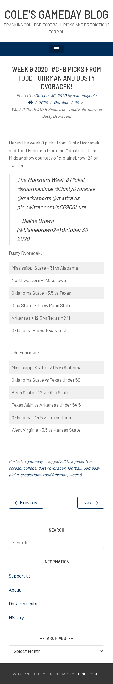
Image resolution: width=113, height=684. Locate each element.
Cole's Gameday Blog (56, 14)
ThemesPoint (87, 674)
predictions (30, 474)
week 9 (75, 474)
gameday (34, 461)
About (15, 589)
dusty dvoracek (52, 468)
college (29, 468)
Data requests (23, 603)
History (16, 617)
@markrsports (34, 198)
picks (13, 474)
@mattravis (66, 198)
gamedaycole (84, 95)
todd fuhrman (55, 474)
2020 (64, 461)
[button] (56, 49)
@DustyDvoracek (74, 188)
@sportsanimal (35, 188)
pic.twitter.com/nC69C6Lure (51, 207)
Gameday (91, 468)
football (74, 468)
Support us (20, 575)
